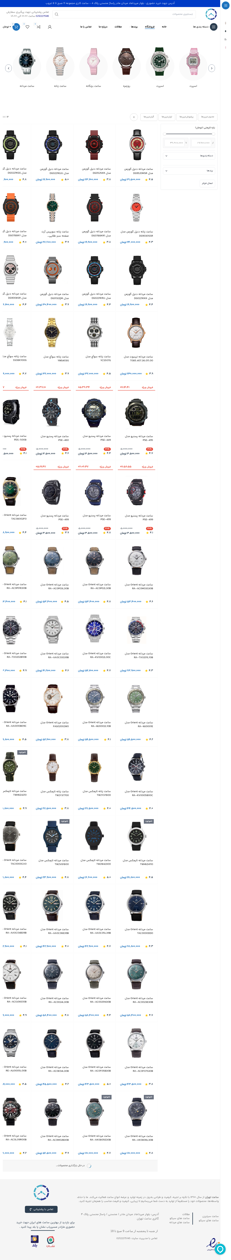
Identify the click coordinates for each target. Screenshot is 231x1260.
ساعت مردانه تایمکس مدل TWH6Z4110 (138, 862)
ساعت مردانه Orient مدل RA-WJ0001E (139, 724)
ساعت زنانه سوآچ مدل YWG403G (56, 359)
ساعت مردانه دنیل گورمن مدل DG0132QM (54, 296)
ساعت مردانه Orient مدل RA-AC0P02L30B (96, 586)
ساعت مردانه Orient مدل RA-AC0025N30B (96, 1000)
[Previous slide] (211, 68)
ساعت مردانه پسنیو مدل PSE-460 (55, 438)
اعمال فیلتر (207, 183)
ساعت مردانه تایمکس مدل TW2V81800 (53, 862)
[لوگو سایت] (211, 14)
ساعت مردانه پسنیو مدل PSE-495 (139, 438)
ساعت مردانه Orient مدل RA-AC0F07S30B (139, 1069)
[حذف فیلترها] (134, 117)
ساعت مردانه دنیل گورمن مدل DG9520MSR (138, 171)
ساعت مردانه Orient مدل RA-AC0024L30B (54, 1000)
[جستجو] (57, 14)
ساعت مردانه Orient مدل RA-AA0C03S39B (54, 655)
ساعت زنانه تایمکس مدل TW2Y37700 (55, 793)
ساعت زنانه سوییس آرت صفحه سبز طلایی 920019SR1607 (55, 234)
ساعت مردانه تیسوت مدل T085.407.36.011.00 (138, 359)
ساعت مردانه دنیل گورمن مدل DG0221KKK (138, 296)
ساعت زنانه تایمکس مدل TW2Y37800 (97, 793)
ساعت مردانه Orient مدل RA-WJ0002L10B (96, 724)
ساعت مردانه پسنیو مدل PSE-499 (139, 518)
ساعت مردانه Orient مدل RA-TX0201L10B (139, 655)
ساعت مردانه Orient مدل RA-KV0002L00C (96, 655)
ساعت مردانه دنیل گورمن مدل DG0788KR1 (96, 234)
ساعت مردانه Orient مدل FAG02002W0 (54, 724)
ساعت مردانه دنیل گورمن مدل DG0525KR (96, 171)
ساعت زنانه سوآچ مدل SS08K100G (14, 358)
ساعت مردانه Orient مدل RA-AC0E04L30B (54, 1069)
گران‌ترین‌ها (149, 117)
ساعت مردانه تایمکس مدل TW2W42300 (95, 862)
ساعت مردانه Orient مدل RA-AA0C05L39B (96, 931)
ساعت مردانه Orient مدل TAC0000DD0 (139, 931)
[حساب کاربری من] (49, 26)
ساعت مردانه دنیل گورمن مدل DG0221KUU (54, 171)
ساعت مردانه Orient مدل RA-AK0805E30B (96, 1138)
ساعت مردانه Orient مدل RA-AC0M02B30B (54, 1138)
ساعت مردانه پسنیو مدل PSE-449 (97, 438)
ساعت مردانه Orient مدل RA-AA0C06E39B (54, 931)
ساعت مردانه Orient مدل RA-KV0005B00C (139, 793)
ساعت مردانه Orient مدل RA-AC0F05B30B (96, 1069)
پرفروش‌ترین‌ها (187, 117)
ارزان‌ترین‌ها (167, 117)
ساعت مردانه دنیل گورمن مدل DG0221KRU (96, 296)
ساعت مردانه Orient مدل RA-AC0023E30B (139, 1000)
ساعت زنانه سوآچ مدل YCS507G (98, 358)
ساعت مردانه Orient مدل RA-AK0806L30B (139, 1138)
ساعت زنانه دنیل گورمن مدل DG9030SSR (137, 234)
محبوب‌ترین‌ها (207, 117)
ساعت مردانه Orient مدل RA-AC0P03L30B (54, 586)
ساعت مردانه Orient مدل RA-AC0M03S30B (139, 586)
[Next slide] (8, 68)
